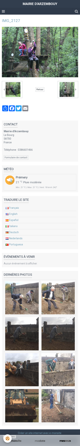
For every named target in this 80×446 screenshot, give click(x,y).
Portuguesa (16, 244)
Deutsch (14, 232)
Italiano (13, 226)
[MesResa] (65, 441)
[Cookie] (7, 438)
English (13, 213)
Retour (39, 89)
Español (13, 220)
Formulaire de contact (16, 157)
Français (14, 207)
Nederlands (16, 238)
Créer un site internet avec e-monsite (39, 433)
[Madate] (40, 441)
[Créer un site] (15, 441)
